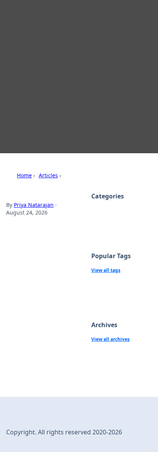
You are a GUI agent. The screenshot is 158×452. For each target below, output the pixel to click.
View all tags (105, 270)
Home (24, 175)
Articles (48, 175)
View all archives (110, 339)
